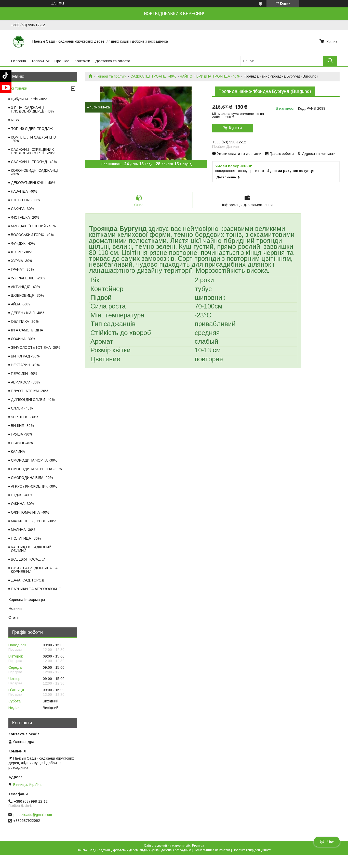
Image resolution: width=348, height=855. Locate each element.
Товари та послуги (111, 76)
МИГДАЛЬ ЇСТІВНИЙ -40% (33, 226)
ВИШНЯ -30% (22, 426)
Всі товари (17, 88)
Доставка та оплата (112, 61)
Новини (15, 608)
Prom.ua (198, 845)
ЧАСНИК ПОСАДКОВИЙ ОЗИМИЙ (31, 549)
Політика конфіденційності (252, 850)
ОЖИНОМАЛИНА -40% (30, 512)
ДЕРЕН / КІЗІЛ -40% (27, 313)
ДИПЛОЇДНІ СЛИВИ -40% (33, 400)
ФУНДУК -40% (23, 243)
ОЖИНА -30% (22, 504)
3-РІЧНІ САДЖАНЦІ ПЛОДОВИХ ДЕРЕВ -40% (32, 109)
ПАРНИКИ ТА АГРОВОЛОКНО (36, 589)
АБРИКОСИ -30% (25, 382)
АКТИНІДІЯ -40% (25, 287)
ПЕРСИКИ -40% (24, 373)
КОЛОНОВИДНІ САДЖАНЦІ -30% (34, 172)
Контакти (82, 61)
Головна (18, 61)
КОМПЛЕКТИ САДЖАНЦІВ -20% (33, 139)
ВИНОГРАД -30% (25, 356)
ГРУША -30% (22, 434)
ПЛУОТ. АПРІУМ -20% (29, 391)
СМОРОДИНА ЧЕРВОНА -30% (36, 469)
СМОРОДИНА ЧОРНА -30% (34, 460)
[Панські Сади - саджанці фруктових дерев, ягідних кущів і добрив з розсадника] (18, 41)
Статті (13, 617)
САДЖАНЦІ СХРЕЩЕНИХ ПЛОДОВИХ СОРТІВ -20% (33, 151)
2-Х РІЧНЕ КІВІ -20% (28, 278)
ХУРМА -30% (22, 261)
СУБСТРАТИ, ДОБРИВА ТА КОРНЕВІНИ (34, 570)
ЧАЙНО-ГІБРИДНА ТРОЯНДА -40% (210, 76)
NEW (15, 120)
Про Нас (62, 61)
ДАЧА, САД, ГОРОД (27, 580)
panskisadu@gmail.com (33, 815)
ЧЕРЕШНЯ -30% (24, 417)
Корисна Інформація (26, 599)
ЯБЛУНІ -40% (22, 443)
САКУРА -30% (22, 209)
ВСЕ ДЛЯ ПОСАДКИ (28, 559)
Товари (37, 61)
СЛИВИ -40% (22, 408)
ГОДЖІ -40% (21, 495)
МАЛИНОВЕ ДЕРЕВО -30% (33, 521)
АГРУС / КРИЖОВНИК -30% (34, 486)
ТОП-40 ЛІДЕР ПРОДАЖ (32, 129)
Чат (330, 842)
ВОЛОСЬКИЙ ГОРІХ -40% (32, 235)
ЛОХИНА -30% (23, 339)
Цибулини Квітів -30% (29, 99)
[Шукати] (330, 61)
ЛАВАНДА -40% (24, 191)
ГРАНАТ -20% (22, 269)
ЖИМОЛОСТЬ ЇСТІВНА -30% (35, 347)
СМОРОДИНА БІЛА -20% (32, 478)
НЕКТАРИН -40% (25, 365)
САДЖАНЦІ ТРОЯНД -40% (153, 76)
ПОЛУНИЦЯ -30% (26, 538)
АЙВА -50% (20, 304)
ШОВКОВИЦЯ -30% (27, 295)
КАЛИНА (18, 452)
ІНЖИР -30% (21, 252)
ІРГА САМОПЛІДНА (27, 330)
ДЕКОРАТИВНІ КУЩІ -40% (33, 183)
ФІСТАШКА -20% (25, 217)
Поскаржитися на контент (212, 850)
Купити (235, 128)
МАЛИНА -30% (23, 530)
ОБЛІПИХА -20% (25, 321)
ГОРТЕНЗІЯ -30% (25, 200)
